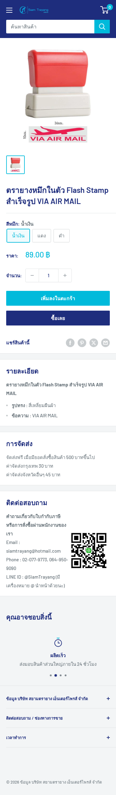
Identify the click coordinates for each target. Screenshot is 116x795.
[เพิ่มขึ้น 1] (64, 275)
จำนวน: (14, 275)
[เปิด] (9, 10)
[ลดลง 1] (32, 275)
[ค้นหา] (102, 26)
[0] (105, 10)
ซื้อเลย (58, 318)
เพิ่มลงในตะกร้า (58, 298)
